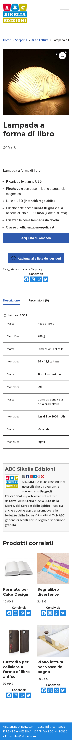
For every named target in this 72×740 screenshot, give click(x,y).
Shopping (21, 40)
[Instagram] (33, 279)
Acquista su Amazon (36, 238)
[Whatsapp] (39, 279)
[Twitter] (45, 279)
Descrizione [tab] (11, 300)
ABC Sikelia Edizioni (30, 469)
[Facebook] (26, 279)
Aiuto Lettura (39, 40)
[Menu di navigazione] (64, 13)
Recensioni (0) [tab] (39, 300)
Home (7, 40)
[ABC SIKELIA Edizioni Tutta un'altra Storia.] (15, 13)
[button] (62, 55)
